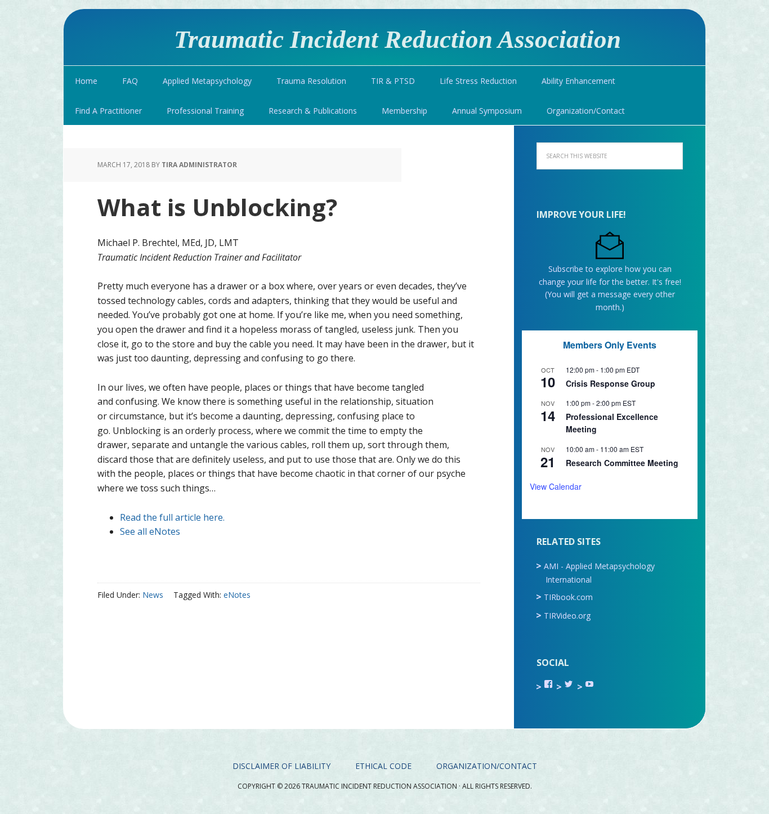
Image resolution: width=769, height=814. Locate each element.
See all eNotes (150, 531)
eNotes (237, 594)
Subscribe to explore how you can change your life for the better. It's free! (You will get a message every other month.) (610, 287)
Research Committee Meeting (622, 462)
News (152, 594)
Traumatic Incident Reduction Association (397, 38)
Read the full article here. (172, 517)
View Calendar (556, 486)
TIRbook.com (568, 597)
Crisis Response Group (610, 383)
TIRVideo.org (567, 615)
